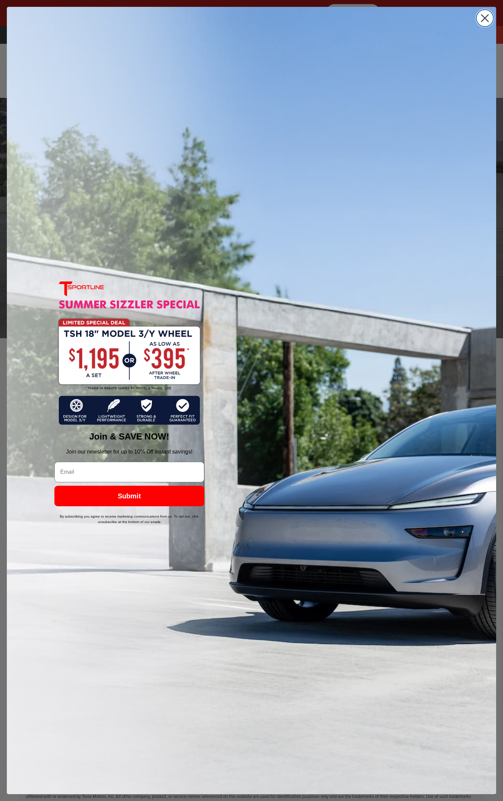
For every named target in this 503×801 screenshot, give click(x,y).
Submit (129, 496)
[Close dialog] (484, 18)
